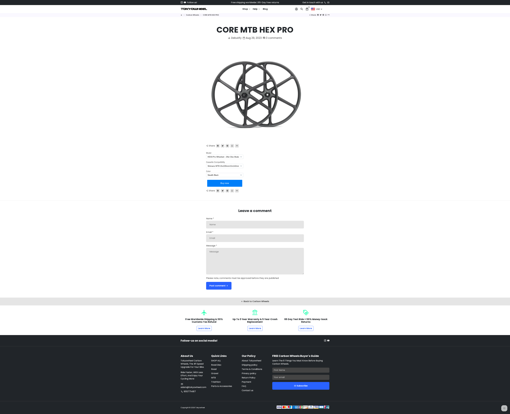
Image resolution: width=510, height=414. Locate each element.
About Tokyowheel (251, 360)
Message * (211, 245)
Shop (246, 8)
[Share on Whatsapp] (326, 15)
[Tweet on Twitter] (320, 15)
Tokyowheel (200, 407)
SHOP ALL (216, 360)
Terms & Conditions (252, 369)
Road (213, 369)
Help (256, 8)
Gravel (214, 373)
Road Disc (216, 364)
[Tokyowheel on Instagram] (182, 2)
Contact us (247, 390)
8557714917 (188, 391)
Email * (209, 232)
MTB (213, 377)
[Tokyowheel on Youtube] (185, 2)
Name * (210, 218)
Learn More (204, 328)
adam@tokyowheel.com (193, 386)
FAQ (244, 386)
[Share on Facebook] (318, 15)
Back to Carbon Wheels (255, 301)
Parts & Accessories (221, 386)
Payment (246, 381)
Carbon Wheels (192, 15)
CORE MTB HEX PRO (211, 15)
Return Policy (248, 377)
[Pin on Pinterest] (323, 15)
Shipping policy (249, 364)
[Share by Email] (328, 15)
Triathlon (216, 381)
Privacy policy (249, 373)
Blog (265, 8)
